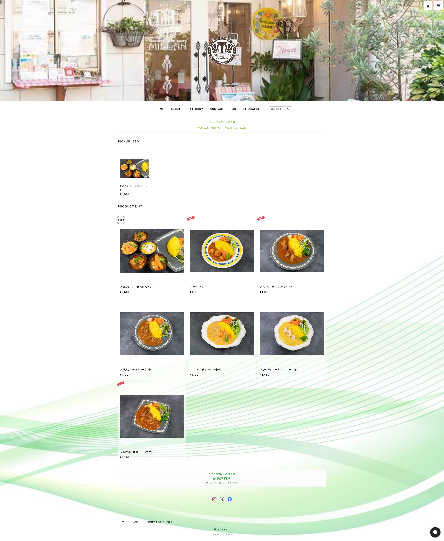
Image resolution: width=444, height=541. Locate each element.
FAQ (233, 108)
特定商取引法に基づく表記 (160, 522)
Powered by (218, 534)
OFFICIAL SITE (253, 108)
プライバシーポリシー (131, 522)
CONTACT (217, 108)
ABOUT (176, 108)
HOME (160, 108)
